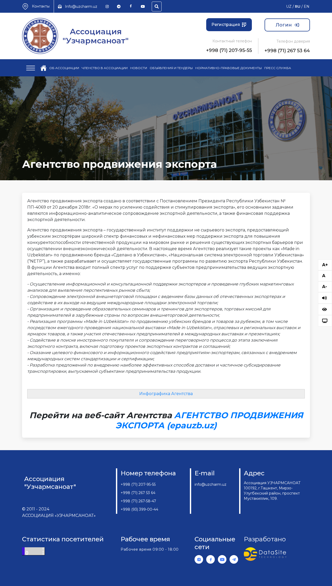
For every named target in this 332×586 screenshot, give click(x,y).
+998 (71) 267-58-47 (138, 501)
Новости (138, 68)
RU (297, 6)
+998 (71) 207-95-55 (229, 50)
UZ (289, 6)
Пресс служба (277, 68)
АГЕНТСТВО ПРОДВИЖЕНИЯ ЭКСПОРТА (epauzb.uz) (209, 420)
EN (306, 6)
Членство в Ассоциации (105, 68)
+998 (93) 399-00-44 (139, 509)
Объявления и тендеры (171, 68)
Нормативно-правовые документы (228, 68)
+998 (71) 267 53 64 (287, 51)
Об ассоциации (64, 68)
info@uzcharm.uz (210, 484)
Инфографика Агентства (166, 393)
